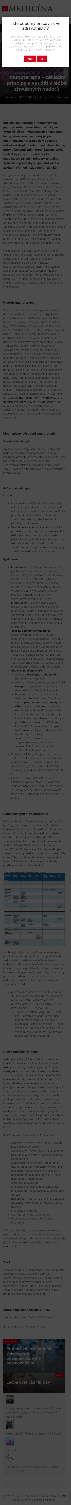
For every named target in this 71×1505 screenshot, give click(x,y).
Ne (41, 59)
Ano (30, 59)
